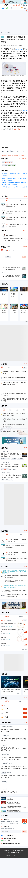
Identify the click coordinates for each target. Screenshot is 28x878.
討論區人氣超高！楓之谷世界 (13, 294)
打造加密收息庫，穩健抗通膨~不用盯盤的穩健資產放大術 (16, 212)
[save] (20, 8)
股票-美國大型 (9, 626)
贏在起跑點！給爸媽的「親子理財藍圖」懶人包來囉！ (13, 156)
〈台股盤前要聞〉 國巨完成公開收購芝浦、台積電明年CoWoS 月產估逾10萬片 (11, 276)
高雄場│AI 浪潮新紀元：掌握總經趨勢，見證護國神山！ (16, 218)
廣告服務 (8, 853)
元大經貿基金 (4, 637)
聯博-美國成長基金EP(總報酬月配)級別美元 (11, 624)
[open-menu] (1, 5)
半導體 (6, 717)
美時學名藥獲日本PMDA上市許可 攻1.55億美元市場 (14, 187)
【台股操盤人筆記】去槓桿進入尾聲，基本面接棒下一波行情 (4, 294)
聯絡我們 (20, 853)
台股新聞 (8, 32)
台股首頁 (18, 158)
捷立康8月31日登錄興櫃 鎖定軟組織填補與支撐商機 (23, 294)
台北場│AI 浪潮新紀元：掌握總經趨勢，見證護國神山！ (16, 205)
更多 (25, 367)
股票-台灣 (8, 634)
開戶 (25, 625)
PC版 (5, 850)
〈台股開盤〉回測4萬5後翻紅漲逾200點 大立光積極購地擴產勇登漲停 (13, 311)
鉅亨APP (9, 850)
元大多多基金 (4, 643)
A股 (7, 451)
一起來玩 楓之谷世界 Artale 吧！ (4, 311)
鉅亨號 (14, 850)
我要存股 (24, 158)
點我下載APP (17, 129)
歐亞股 (7, 462)
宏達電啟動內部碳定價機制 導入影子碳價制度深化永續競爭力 (11, 268)
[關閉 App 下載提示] (1, 2)
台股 (3, 32)
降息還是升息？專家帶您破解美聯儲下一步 (15, 126)
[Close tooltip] (24, 11)
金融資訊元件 (14, 853)
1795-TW (19, 49)
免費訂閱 (24, 831)
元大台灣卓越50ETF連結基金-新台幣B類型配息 (12, 630)
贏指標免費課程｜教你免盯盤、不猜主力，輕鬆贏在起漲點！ (16, 225)
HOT (7, 204)
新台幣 (24, 111)
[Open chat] (25, 8)
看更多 (25, 196)
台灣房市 (8, 472)
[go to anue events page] (21, 5)
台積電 (6, 713)
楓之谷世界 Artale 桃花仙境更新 (23, 311)
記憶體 (6, 709)
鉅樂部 (18, 850)
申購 (25, 632)
